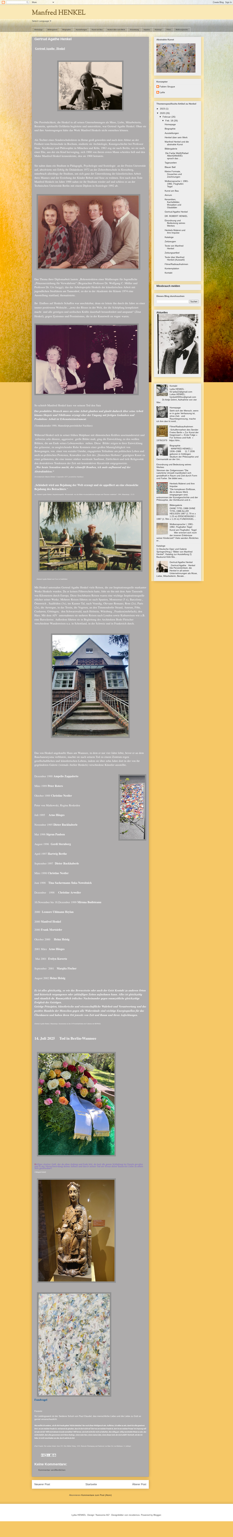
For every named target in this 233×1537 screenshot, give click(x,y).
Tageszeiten (171, 162)
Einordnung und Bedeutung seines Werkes (175, 223)
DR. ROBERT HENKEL (176, 216)
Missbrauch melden (168, 285)
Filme (169, 29)
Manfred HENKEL (59, 13)
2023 (163, 108)
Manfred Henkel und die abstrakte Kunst (177, 143)
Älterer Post (139, 1484)
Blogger (157, 1515)
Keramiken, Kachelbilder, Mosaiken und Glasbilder (173, 203)
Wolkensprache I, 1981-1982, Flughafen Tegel (177, 184)
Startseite (91, 1484)
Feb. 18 (169, 120)
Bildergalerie (53, 29)
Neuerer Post (42, 1484)
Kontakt (168, 272)
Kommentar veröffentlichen (51, 1470)
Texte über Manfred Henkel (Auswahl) (175, 258)
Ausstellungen (81, 29)
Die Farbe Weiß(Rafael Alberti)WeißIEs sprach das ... (176, 156)
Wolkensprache (182, 29)
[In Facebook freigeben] (51, 1455)
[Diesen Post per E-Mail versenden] (42, 1455)
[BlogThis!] (45, 1455)
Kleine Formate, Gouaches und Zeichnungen (173, 174)
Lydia (162, 92)
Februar (167, 116)
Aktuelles (162, 312)
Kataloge (158, 29)
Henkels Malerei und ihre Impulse (175, 231)
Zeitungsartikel (172, 252)
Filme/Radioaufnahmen (176, 264)
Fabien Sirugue (167, 86)
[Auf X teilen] (48, 1455)
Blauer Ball (170, 167)
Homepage (38, 29)
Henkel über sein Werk (116, 29)
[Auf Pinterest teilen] (54, 1455)
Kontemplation (172, 268)
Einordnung (134, 29)
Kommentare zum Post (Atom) (96, 1495)
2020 (163, 113)
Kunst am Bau (97, 29)
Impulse (147, 29)
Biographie (66, 29)
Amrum (168, 195)
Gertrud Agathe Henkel (176, 211)
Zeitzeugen (170, 241)
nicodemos (134, 1515)
